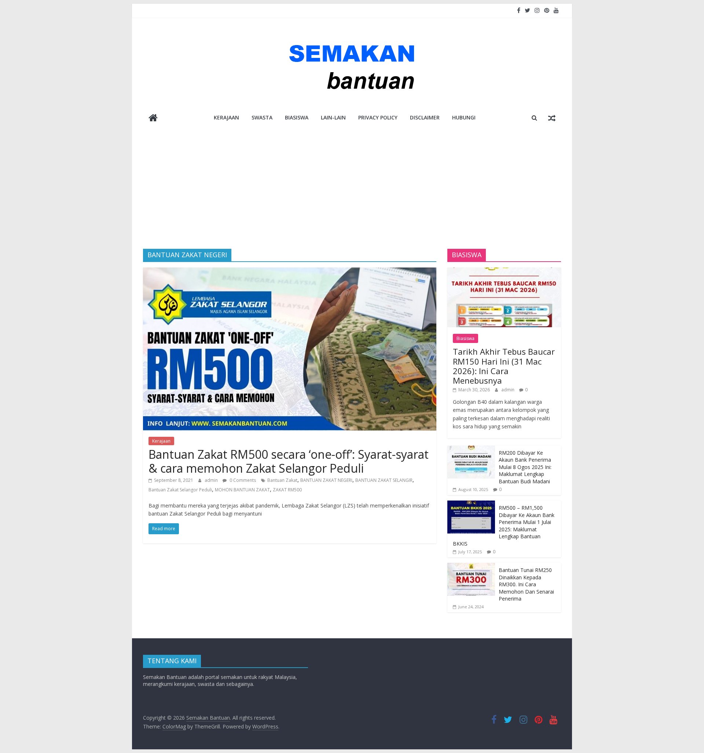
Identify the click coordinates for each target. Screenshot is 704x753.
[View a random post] (552, 117)
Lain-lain (333, 117)
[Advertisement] (352, 183)
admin (212, 480)
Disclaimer (425, 117)
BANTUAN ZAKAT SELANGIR (383, 480)
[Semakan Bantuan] (153, 118)
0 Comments (242, 480)
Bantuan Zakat (282, 480)
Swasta (262, 117)
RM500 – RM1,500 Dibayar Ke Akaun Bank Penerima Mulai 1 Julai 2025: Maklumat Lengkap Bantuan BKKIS (503, 525)
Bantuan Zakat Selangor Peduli (180, 490)
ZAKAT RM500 (287, 490)
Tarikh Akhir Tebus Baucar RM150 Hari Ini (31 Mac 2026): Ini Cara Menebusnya (504, 366)
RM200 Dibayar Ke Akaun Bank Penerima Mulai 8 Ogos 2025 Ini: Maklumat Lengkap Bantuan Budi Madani (525, 467)
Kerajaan (226, 117)
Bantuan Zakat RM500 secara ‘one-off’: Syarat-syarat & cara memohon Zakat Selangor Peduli (288, 461)
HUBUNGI (464, 117)
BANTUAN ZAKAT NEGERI (326, 480)
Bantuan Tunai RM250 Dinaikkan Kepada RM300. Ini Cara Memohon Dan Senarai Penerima (526, 584)
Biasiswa (296, 117)
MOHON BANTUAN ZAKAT (242, 490)
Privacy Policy (377, 117)
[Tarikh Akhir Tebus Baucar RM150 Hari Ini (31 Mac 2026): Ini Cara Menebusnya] (504, 271)
